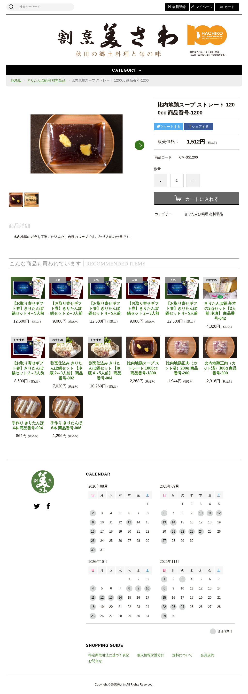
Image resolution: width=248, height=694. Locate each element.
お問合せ (95, 661)
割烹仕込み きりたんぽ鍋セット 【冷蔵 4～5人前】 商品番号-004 (104, 370)
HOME (16, 80)
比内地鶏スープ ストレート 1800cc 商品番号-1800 (143, 368)
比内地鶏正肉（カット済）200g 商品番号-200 (181, 368)
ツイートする (170, 126)
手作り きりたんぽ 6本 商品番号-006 (66, 425)
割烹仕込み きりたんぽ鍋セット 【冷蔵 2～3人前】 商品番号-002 (66, 370)
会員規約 (207, 655)
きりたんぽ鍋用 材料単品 (46, 80)
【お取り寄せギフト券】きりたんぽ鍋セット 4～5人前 (28, 308)
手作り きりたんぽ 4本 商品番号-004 (28, 425)
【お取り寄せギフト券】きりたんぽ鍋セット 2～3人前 (66, 308)
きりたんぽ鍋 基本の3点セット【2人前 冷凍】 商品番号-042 (220, 310)
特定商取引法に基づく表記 (108, 655)
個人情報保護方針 (150, 655)
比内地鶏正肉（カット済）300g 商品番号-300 (220, 368)
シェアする (200, 126)
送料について (182, 655)
